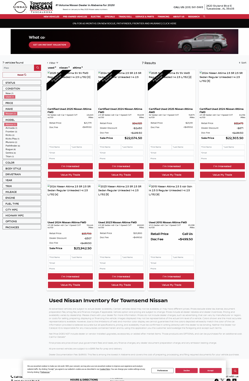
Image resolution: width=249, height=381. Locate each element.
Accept (210, 371)
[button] (51, 16)
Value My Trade (70, 175)
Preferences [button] (45, 372)
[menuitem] (22, 93)
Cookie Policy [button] (105, 369)
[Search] (37, 68)
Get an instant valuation (49, 44)
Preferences (162, 371)
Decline (187, 371)
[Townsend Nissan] (33, 7)
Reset (20, 74)
